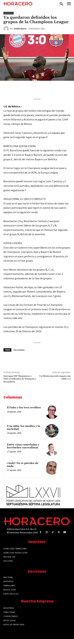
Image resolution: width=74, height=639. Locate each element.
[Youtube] (65, 532)
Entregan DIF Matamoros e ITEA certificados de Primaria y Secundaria (19, 379)
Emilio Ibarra (20, 28)
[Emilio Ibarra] (6, 28)
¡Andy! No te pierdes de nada (22, 465)
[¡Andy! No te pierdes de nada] (52, 468)
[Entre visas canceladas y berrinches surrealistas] (52, 449)
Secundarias (18, 350)
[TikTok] (52, 532)
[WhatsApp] (33, 88)
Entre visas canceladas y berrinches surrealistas (23, 446)
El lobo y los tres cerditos (24, 407)
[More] (57, 88)
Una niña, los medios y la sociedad (23, 427)
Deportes (8, 13)
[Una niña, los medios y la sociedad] (52, 431)
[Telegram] (41, 88)
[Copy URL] (49, 88)
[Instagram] (46, 532)
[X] (25, 88)
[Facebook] (17, 88)
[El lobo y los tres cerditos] (52, 412)
